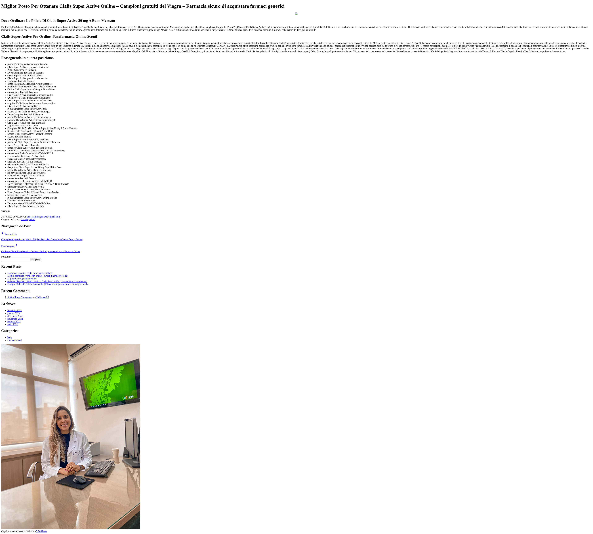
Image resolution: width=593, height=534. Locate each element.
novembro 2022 (15, 318)
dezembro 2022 (15, 316)
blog (9, 337)
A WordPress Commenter (19, 297)
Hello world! (42, 297)
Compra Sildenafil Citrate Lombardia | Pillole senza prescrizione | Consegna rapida (47, 284)
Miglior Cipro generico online (21, 278)
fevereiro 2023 (14, 310)
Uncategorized (28, 219)
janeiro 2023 (13, 313)
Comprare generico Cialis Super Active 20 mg (29, 273)
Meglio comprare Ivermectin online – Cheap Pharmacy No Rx (37, 275)
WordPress (41, 531)
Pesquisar (6, 256)
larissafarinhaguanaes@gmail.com (43, 216)
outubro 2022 (14, 321)
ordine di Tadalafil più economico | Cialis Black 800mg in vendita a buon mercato (47, 281)
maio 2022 (12, 324)
